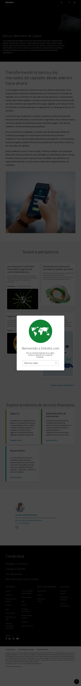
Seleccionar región (31, 363)
